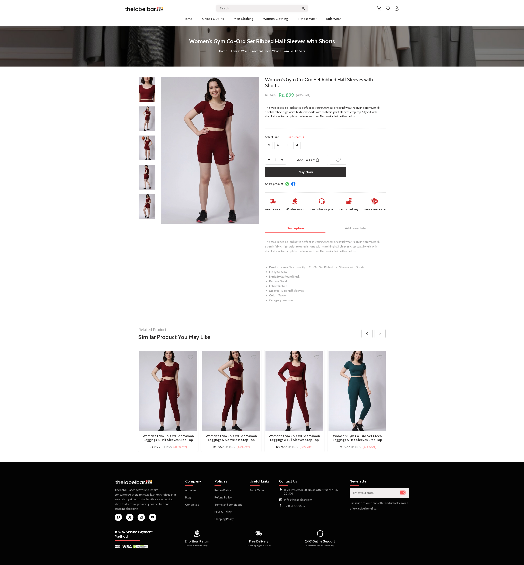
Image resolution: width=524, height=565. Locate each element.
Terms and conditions (228, 504)
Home (187, 19)
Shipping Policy (224, 519)
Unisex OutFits (213, 19)
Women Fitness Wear (265, 51)
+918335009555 (294, 506)
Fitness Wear (307, 19)
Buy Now (306, 172)
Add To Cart (306, 160)
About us (190, 490)
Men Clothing (243, 19)
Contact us (192, 504)
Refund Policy (223, 497)
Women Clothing (275, 19)
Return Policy (223, 490)
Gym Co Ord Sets (294, 51)
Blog (188, 497)
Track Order (257, 490)
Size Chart (294, 137)
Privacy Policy (223, 512)
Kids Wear (333, 19)
